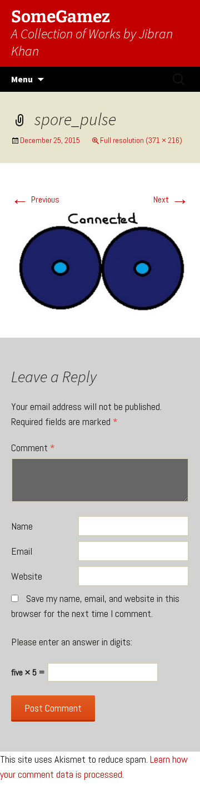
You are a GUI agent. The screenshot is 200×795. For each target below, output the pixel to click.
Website (26, 576)
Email (21, 551)
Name (22, 526)
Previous (35, 199)
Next (171, 199)
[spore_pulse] (100, 263)
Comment (33, 447)
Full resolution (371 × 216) (141, 140)
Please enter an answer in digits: (71, 641)
